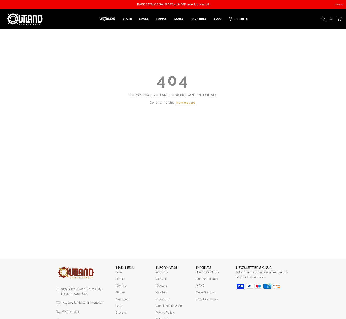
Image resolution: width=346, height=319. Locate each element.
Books (120, 278)
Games (120, 292)
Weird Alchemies (207, 299)
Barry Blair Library (207, 272)
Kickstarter (162, 299)
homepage (186, 102)
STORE (127, 18)
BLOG (217, 18)
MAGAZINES (198, 18)
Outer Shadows (206, 292)
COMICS (161, 18)
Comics (121, 285)
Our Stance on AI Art (169, 305)
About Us (162, 272)
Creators (161, 285)
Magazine (122, 299)
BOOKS (144, 18)
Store (119, 272)
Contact (161, 278)
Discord (121, 312)
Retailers (161, 292)
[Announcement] (173, 4)
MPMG (200, 285)
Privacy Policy (165, 312)
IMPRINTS (241, 18)
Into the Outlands (207, 278)
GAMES (178, 18)
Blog (119, 305)
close (8, 4)
